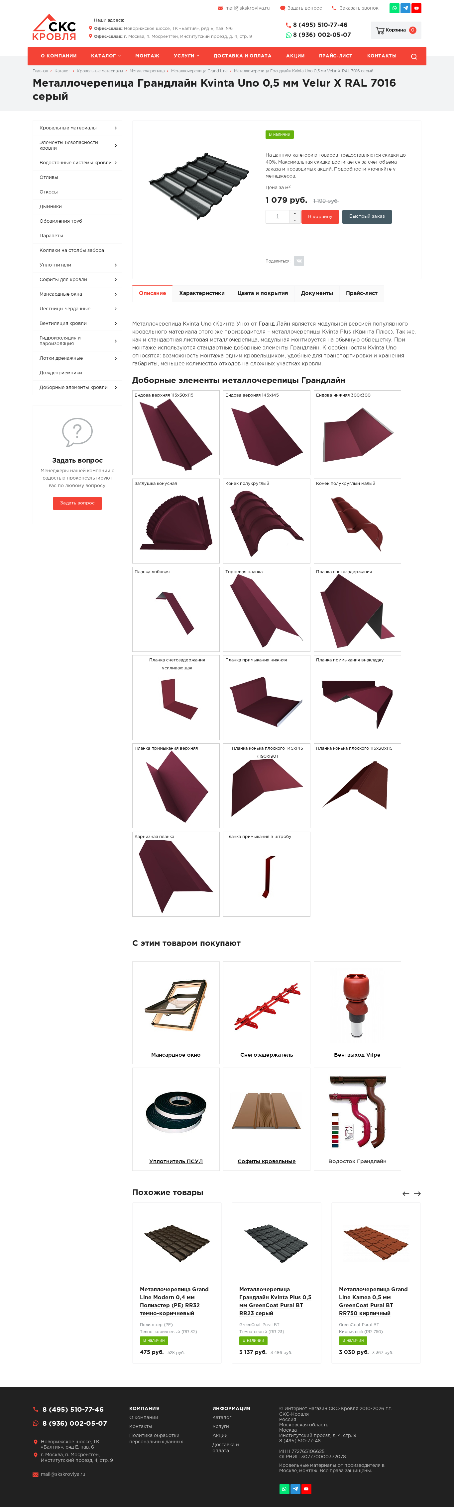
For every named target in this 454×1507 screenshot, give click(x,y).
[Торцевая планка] (266, 647)
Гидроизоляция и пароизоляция (60, 341)
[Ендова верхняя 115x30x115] (176, 470)
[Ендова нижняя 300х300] (357, 470)
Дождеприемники (61, 373)
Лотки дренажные (61, 358)
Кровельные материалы (68, 128)
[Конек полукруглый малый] (357, 559)
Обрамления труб (61, 221)
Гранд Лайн (274, 324)
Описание (152, 293)
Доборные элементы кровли (74, 388)
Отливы (49, 178)
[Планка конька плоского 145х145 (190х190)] (266, 823)
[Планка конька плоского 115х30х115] (357, 823)
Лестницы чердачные (65, 309)
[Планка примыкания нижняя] (266, 735)
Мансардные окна (61, 294)
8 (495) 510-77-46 (320, 25)
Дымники (51, 207)
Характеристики (202, 293)
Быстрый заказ (367, 216)
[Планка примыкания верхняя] (176, 823)
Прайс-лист (336, 56)
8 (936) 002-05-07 (322, 35)
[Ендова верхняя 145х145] (266, 470)
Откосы (49, 192)
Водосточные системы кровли (76, 163)
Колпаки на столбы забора (72, 251)
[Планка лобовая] (176, 647)
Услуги (184, 56)
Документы (317, 293)
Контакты (382, 56)
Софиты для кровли (63, 280)
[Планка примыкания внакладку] (357, 735)
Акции (295, 56)
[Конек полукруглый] (266, 559)
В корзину (320, 217)
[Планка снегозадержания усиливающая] (176, 735)
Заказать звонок (359, 8)
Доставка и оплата (243, 56)
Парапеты (51, 236)
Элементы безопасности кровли (69, 146)
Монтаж (147, 56)
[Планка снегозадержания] (357, 647)
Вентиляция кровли (63, 324)
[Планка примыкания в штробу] (266, 912)
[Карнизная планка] (176, 912)
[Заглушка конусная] (176, 559)
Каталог (103, 56)
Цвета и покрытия (263, 293)
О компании (58, 56)
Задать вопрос (304, 8)
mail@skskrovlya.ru (247, 8)
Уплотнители (55, 265)
